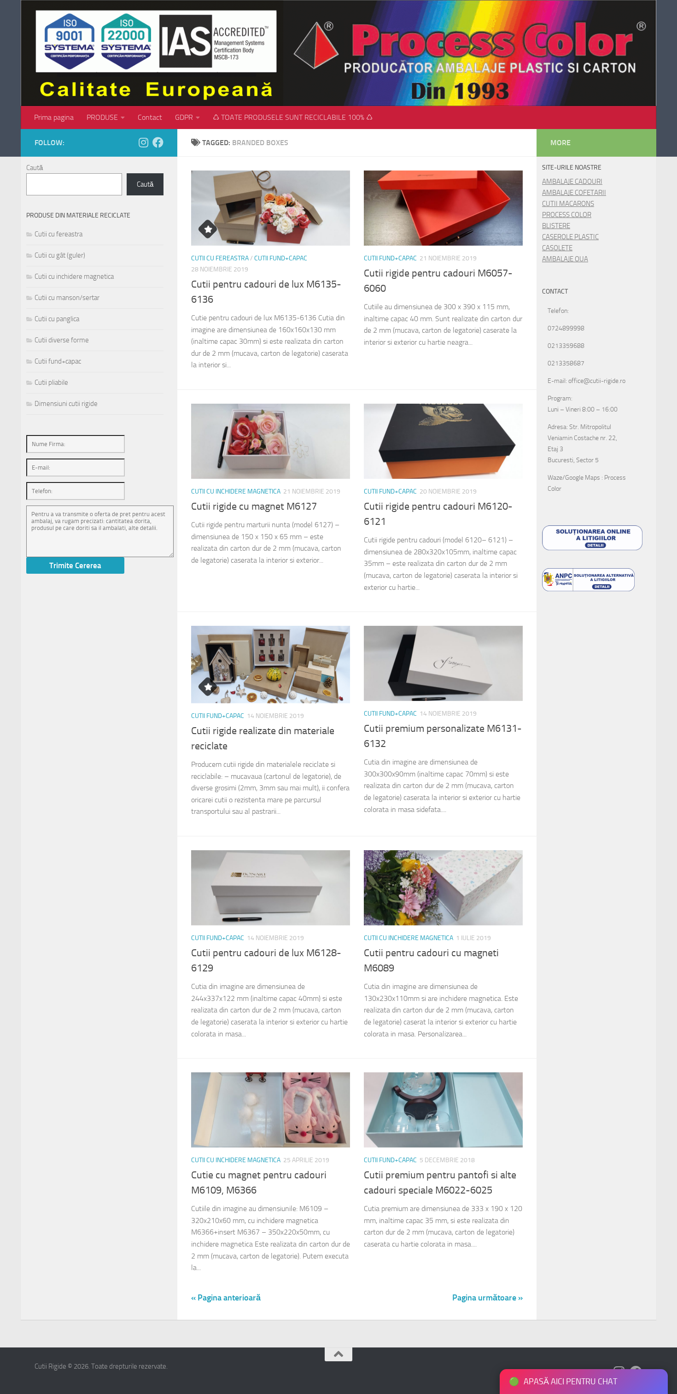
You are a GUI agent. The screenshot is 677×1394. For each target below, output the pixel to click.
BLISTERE (556, 226)
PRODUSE (102, 117)
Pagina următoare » (487, 1298)
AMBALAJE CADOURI (572, 181)
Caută (34, 168)
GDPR (184, 117)
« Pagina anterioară (226, 1298)
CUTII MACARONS (568, 204)
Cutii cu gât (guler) (60, 255)
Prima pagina (54, 117)
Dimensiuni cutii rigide (66, 404)
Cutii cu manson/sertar (67, 298)
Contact (150, 117)
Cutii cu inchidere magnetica (235, 491)
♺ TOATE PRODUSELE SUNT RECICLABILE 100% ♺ (293, 117)
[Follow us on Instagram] (143, 142)
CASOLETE (557, 248)
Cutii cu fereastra (220, 258)
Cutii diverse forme (62, 340)
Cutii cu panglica (57, 319)
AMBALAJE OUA (565, 259)
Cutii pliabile (51, 382)
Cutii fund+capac (280, 258)
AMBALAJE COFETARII (574, 192)
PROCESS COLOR (566, 215)
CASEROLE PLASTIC (570, 237)
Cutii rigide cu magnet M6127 (254, 506)
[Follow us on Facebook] (157, 142)
